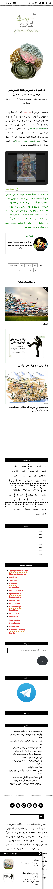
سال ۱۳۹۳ (28, 265)
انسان (23, 471)
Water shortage (15, 606)
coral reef (28, 112)
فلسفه (23, 499)
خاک (20, 480)
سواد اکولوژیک (33, 495)
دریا (35, 265)
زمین (44, 490)
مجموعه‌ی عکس (39, 99)
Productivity (14, 613)
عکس (36, 270)
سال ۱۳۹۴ (26, 490)
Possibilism (13, 610)
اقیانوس (43, 471)
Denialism (13, 583)
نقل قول (43, 509)
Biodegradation (15, 597)
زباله (12, 485)
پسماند (35, 509)
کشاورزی (17, 509)
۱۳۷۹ (40, 531)
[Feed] (46, 3)
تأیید (42, 660)
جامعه (16, 476)
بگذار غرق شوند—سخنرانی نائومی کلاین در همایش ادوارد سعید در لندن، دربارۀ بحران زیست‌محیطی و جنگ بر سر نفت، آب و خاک (27, 751)
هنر (15, 270)
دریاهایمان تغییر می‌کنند (26, 141)
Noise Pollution (15, 626)
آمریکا (39, 466)
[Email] (43, 3)
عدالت (44, 499)
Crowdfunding (14, 620)
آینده (31, 466)
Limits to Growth (16, 590)
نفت (8, 504)
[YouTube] (33, 3)
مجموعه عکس (28, 270)
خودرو (13, 480)
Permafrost (13, 616)
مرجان (20, 270)
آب (45, 466)
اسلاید (24, 466)
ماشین (16, 499)
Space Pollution (15, 593)
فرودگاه (44, 324)
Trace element (14, 580)
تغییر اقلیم (32, 476)
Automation (14, 587)
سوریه (10, 495)
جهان (37, 480)
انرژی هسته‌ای (33, 471)
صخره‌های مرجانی (13, 265)
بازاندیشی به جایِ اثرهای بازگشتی (33, 366)
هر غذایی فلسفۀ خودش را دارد (32, 757)
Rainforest (13, 577)
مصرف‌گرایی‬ (17, 504)
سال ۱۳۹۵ (16, 490)
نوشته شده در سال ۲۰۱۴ (23, 99)
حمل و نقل (28, 480)
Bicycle (12, 633)
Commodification (16, 603)
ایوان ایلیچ (42, 476)
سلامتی (43, 495)
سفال (22, 265)
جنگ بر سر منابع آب (35, 767)
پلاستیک (27, 509)
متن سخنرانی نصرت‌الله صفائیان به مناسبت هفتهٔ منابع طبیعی (28, 408)
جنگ (44, 480)
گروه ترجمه (26, 103)
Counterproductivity (17, 629)
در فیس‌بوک (26, 712)
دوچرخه (20, 485)
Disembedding (14, 623)
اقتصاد (16, 466)
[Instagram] (36, 3)
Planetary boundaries (17, 574)
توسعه (23, 476)
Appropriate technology (18, 570)
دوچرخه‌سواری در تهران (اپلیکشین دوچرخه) (28, 731)
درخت (44, 485)
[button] (20, 173)
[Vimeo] (39, 3)
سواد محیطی (20, 495)
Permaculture (14, 600)
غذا (30, 499)
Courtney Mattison (38, 129)
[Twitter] (29, 3)
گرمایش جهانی (41, 514)
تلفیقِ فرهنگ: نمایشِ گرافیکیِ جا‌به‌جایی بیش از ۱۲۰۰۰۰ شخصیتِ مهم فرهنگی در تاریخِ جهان (26, 779)
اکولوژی (15, 471)
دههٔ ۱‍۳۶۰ (29, 485)
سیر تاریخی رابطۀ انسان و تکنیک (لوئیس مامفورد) (26, 783)
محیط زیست (29, 504)
